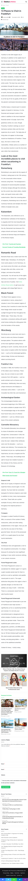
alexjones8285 (6, 17)
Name (3, 763)
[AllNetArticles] (10, 1)
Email (3, 769)
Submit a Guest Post (11, 875)
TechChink (17, 873)
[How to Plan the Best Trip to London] (21, 722)
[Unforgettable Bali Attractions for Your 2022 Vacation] (7, 723)
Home (3, 5)
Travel (7, 5)
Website (3, 775)
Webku (12, 873)
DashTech (22, 873)
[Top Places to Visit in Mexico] (21, 703)
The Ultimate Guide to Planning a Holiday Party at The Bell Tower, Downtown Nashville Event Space (7, 711)
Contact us (19, 875)
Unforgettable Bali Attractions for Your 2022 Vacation (6, 731)
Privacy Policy (6, 873)
